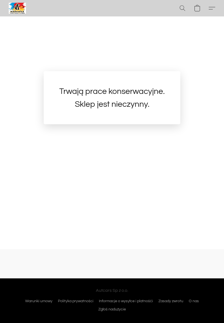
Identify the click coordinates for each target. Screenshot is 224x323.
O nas (194, 301)
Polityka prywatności (75, 301)
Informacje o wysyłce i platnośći (126, 301)
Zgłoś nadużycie (112, 309)
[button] (17, 8)
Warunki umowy (38, 301)
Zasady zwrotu (170, 301)
